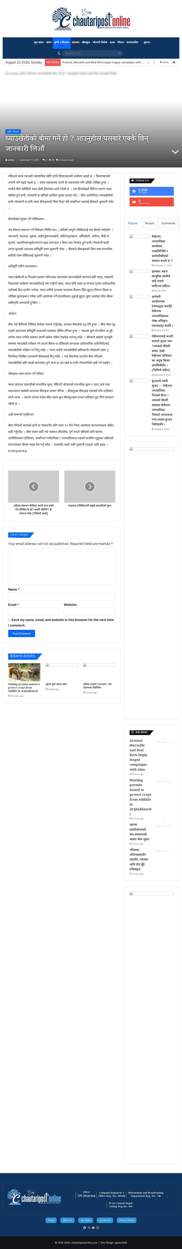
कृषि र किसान (61, 42)
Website (70, 605)
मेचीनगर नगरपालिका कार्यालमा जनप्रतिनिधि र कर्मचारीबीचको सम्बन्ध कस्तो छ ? (162, 249)
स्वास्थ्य (75, 42)
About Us (67, 1220)
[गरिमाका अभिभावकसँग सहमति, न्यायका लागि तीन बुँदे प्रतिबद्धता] (164, 858)
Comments (168, 223)
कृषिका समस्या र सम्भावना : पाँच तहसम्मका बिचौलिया (97, 686)
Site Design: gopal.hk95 (114, 1242)
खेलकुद (86, 42)
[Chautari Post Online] (91, 18)
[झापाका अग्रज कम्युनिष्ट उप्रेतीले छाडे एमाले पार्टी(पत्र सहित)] (139, 276)
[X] (89, 1228)
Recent (149, 223)
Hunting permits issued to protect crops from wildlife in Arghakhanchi (24, 688)
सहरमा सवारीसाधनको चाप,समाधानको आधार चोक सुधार (139, 832)
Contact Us (105, 1220)
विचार (120, 42)
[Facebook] (84, 1228)
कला (112, 42)
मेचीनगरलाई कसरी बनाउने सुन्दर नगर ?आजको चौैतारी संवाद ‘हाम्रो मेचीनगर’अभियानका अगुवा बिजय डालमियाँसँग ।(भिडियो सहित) (162, 353)
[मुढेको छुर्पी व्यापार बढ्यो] (62, 672)
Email (13, 605)
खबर (49, 42)
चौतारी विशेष (100, 42)
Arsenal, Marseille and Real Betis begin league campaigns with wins (105, 62)
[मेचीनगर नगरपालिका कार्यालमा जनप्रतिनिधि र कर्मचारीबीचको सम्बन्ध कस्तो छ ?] (139, 241)
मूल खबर (39, 42)
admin (11, 160)
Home (13, 73)
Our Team (85, 1220)
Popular (133, 223)
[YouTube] (93, 1228)
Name (14, 589)
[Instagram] (97, 1228)
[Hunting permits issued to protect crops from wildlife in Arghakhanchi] (24, 672)
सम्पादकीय (132, 42)
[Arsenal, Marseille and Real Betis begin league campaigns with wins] (164, 748)
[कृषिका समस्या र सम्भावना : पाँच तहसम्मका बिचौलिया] (99, 672)
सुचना (146, 42)
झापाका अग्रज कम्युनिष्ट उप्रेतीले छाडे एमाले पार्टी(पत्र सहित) (161, 279)
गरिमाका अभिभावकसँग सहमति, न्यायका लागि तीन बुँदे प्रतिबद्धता (139, 860)
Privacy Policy (126, 1220)
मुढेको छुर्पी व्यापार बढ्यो (56, 685)
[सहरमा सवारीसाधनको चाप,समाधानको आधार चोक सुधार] (164, 832)
